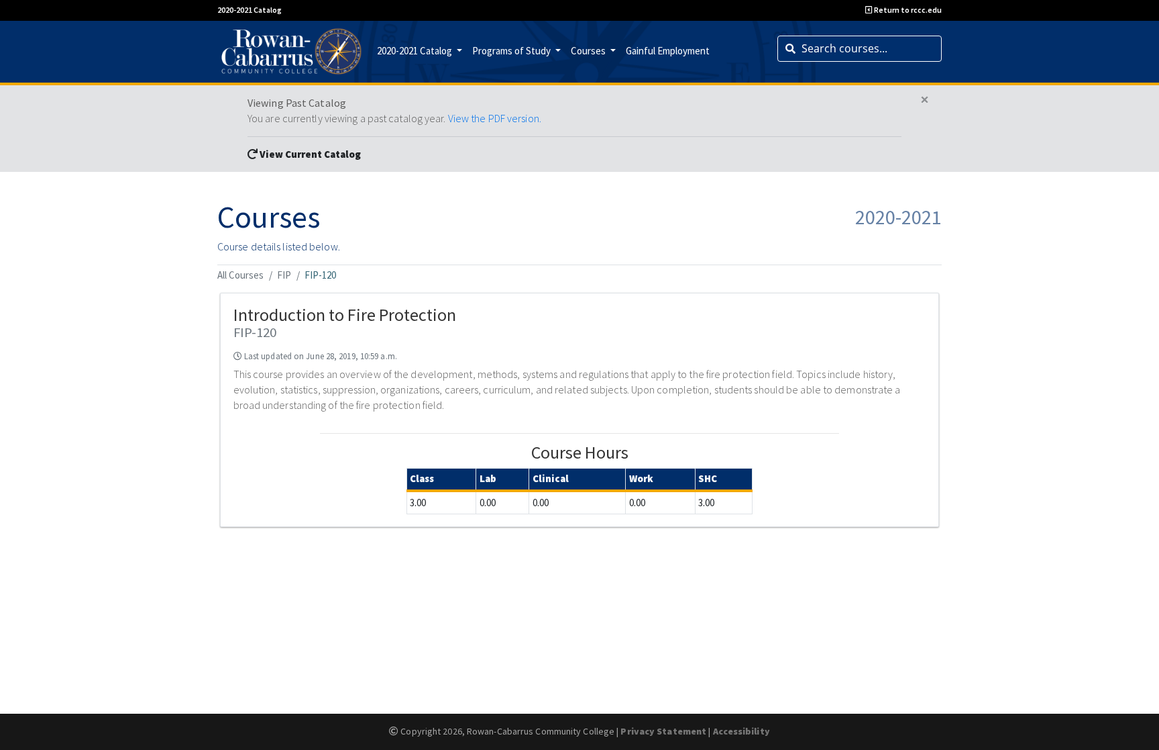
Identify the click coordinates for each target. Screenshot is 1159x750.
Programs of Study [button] (512, 50)
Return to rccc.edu (907, 10)
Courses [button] (589, 50)
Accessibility (741, 731)
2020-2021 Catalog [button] (415, 50)
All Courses (240, 275)
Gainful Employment (668, 50)
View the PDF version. (494, 118)
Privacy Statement (663, 731)
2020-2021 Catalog (249, 10)
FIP (284, 275)
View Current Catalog (309, 154)
